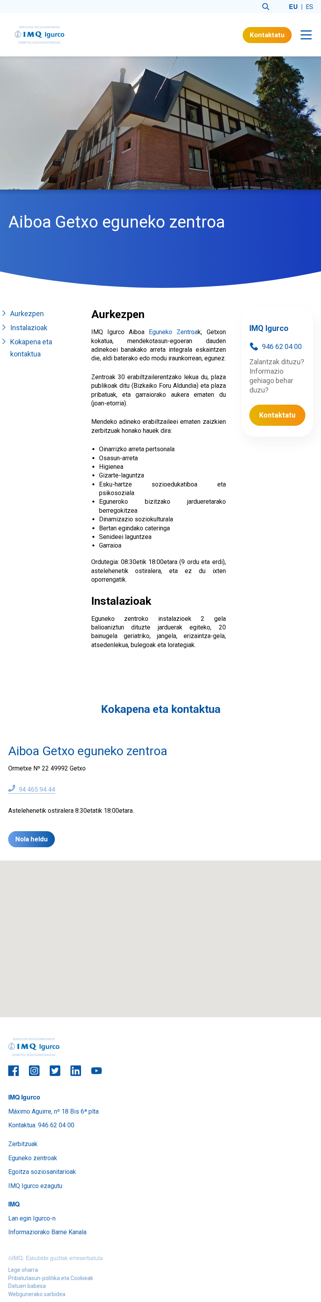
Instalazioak (28, 328)
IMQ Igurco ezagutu (35, 1186)
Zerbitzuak (23, 1144)
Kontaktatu (267, 35)
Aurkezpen (27, 313)
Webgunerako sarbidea (36, 1294)
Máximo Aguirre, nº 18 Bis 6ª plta (53, 1111)
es (309, 7)
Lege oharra (23, 1270)
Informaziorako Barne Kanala (47, 1232)
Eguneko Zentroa (173, 332)
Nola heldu (31, 839)
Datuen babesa (27, 1286)
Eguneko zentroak (32, 1158)
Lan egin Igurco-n (32, 1218)
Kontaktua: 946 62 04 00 (41, 1125)
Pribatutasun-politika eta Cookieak (50, 1278)
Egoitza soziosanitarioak (42, 1171)
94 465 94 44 (36, 789)
